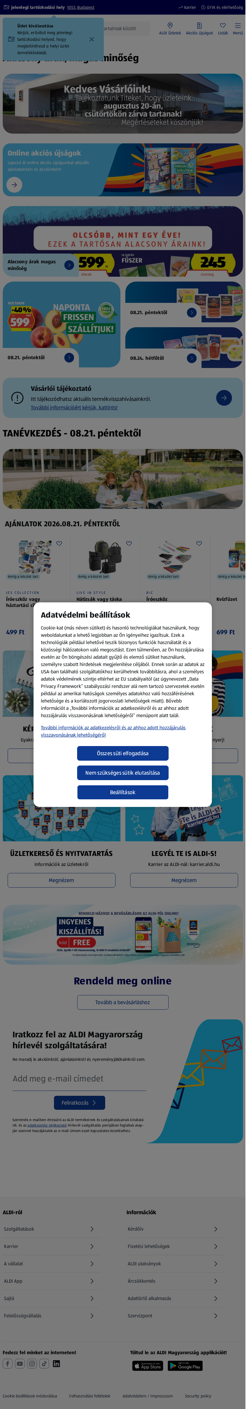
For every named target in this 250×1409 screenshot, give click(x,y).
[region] (123, 704)
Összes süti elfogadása (123, 753)
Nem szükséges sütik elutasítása (122, 773)
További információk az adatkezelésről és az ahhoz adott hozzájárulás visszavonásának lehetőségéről (113, 731)
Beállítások (123, 792)
